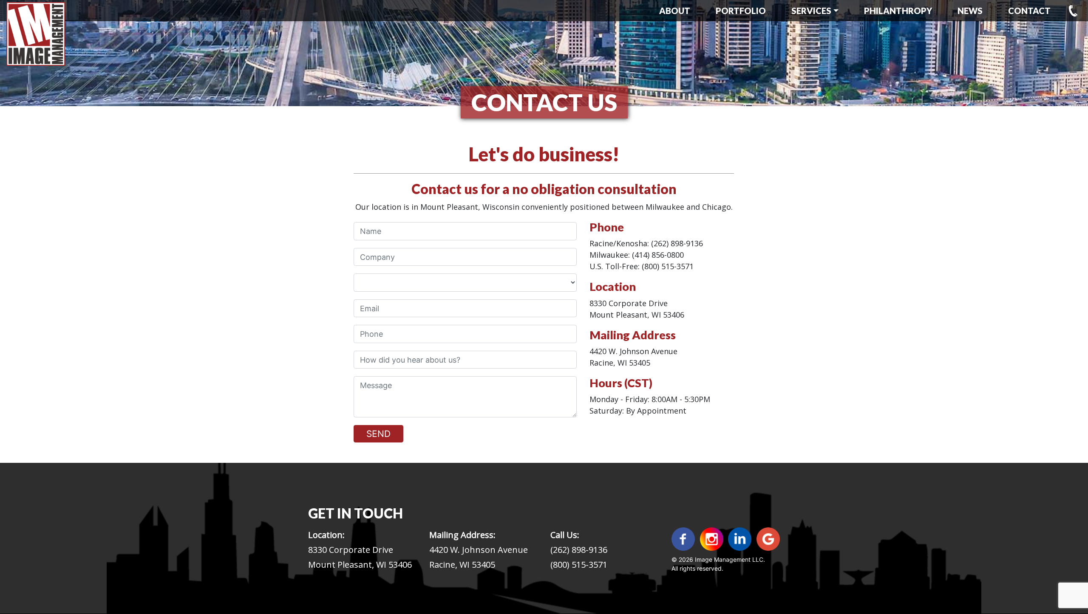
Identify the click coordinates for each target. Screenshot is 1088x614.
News (970, 11)
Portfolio (741, 11)
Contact (1029, 11)
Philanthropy (898, 11)
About (674, 11)
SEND (378, 433)
